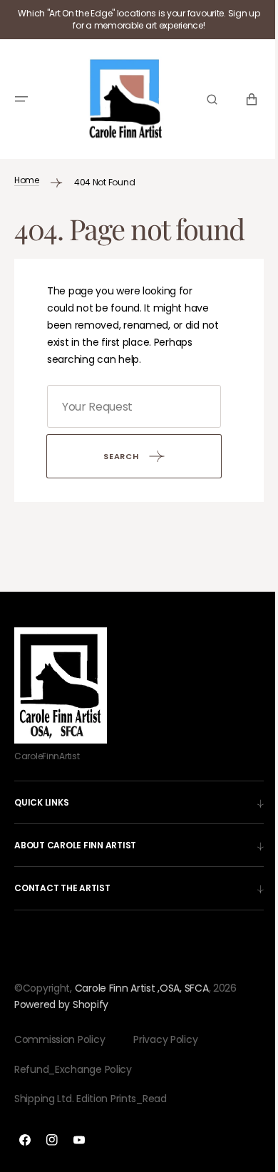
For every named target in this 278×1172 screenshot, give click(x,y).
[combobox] (128, 406)
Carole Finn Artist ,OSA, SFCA (142, 987)
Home (26, 174)
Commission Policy (59, 1039)
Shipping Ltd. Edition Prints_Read (90, 1098)
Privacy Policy (165, 1039)
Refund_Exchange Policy (73, 1069)
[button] (21, 96)
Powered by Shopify (61, 1004)
